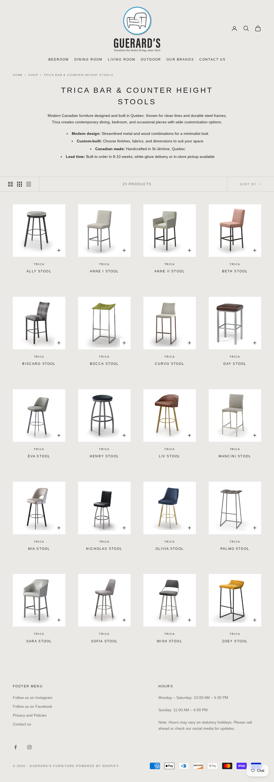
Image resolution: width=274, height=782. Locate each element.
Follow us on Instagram (32, 697)
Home (18, 74)
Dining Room (88, 59)
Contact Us (212, 59)
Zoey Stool (235, 641)
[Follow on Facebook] (15, 747)
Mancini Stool (235, 456)
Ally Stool (39, 271)
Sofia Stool (104, 641)
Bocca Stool (104, 364)
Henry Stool (104, 456)
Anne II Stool (169, 271)
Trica (39, 264)
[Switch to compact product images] (28, 184)
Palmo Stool (234, 549)
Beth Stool (235, 271)
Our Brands (180, 59)
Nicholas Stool (104, 549)
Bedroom (58, 59)
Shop (33, 74)
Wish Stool (169, 641)
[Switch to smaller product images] (19, 184)
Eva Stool (39, 456)
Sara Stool (39, 641)
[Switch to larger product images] (10, 184)
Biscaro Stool (39, 364)
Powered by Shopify (97, 766)
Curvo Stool (170, 364)
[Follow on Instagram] (29, 747)
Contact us (22, 724)
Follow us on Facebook (32, 706)
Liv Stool (169, 456)
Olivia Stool (169, 549)
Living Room (121, 59)
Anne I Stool (104, 271)
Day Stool (234, 364)
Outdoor (151, 59)
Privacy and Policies (30, 715)
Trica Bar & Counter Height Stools (78, 74)
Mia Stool (39, 549)
